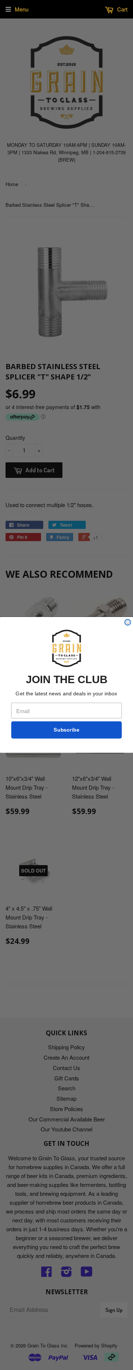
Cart (121, 9)
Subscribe (66, 730)
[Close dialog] (128, 622)
